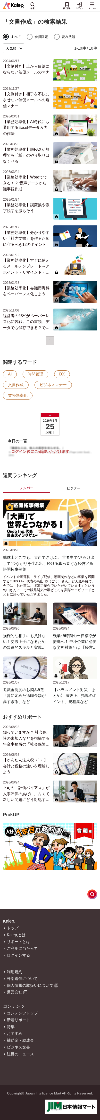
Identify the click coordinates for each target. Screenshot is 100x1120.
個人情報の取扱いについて (30, 985)
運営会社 (14, 992)
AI (10, 374)
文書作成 (16, 385)
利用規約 (14, 972)
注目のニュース (20, 1054)
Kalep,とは (16, 935)
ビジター (73, 488)
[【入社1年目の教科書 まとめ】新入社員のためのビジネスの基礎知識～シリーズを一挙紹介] (50, 846)
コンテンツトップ (22, 1013)
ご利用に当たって (22, 949)
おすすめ (14, 1034)
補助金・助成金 (20, 1040)
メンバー (26, 488)
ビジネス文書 (18, 1047)
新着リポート (18, 1020)
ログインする (18, 955)
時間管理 (35, 374)
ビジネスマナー (53, 385)
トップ (12, 928)
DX (62, 374)
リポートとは (18, 942)
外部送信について (22, 979)
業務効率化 (17, 395)
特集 (11, 1027)
